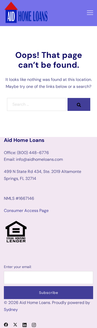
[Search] (79, 104)
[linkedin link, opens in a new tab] (25, 324)
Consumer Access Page (26, 210)
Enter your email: (18, 266)
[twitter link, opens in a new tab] (15, 324)
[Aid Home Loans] (26, 12)
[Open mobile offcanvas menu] (90, 13)
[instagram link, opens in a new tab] (34, 324)
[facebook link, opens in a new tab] (6, 324)
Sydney (11, 309)
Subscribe (48, 292)
